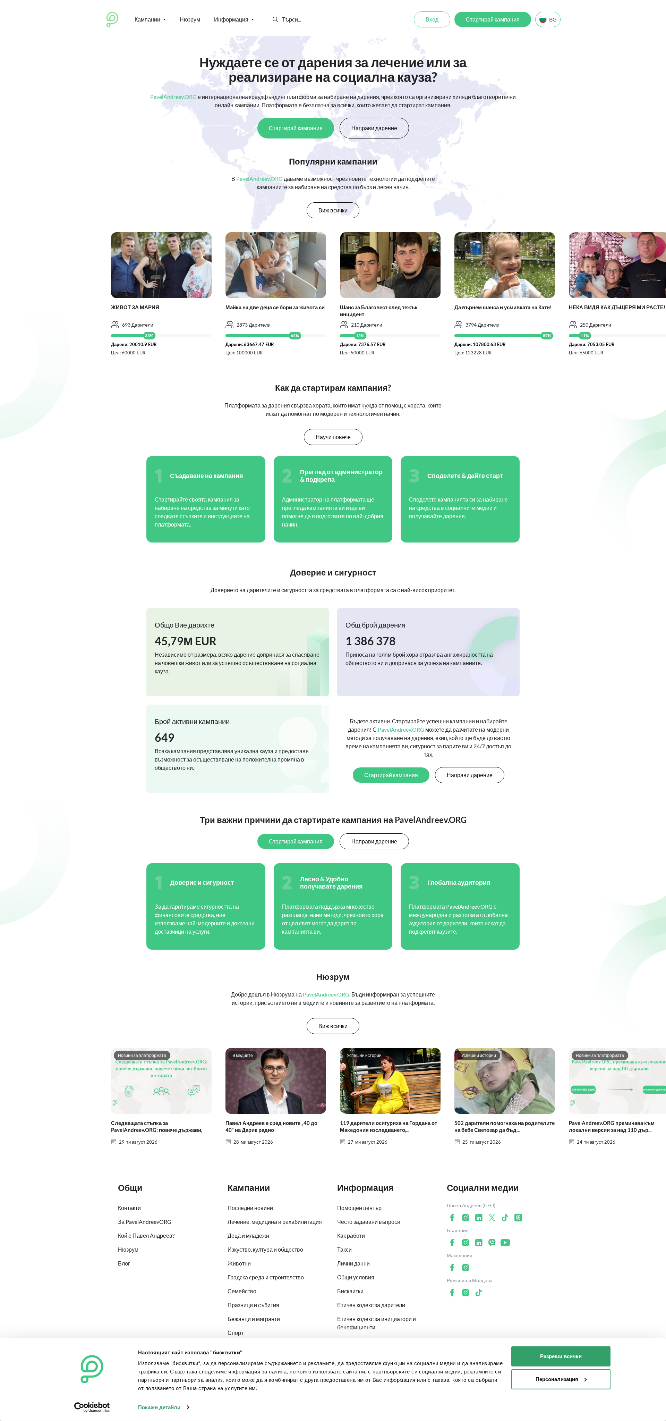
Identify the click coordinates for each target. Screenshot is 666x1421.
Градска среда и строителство (266, 1277)
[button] (275, 19)
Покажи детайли (159, 1407)
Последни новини (250, 1207)
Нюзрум (190, 19)
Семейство (242, 1291)
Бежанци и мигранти (254, 1318)
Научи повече (333, 437)
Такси (344, 1249)
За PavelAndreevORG (144, 1221)
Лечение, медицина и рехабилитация (275, 1221)
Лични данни (353, 1263)
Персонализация (557, 1379)
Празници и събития (253, 1305)
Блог (124, 1263)
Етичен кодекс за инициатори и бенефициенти (376, 1322)
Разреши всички (561, 1356)
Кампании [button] (147, 19)
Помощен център (359, 1207)
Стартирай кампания (493, 19)
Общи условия (355, 1277)
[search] (307, 19)
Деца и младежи (248, 1235)
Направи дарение (374, 128)
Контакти (129, 1207)
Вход (432, 19)
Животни (239, 1263)
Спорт (236, 1332)
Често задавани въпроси (368, 1221)
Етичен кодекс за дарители (371, 1305)
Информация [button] (231, 19)
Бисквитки (350, 1291)
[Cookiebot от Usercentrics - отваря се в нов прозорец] (92, 1407)
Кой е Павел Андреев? (146, 1235)
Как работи (351, 1235)
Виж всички (333, 210)
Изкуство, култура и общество (265, 1249)
